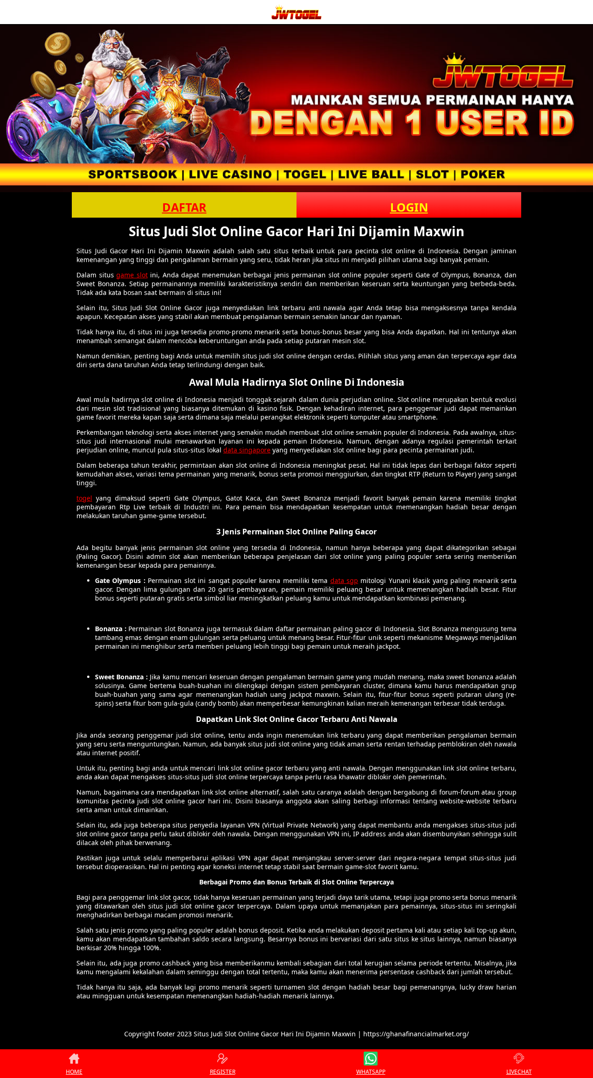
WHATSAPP (370, 1072)
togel (84, 498)
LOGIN (409, 207)
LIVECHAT (519, 1072)
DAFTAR (184, 207)
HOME (74, 1072)
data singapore (247, 449)
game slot (132, 274)
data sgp (344, 580)
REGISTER (222, 1072)
